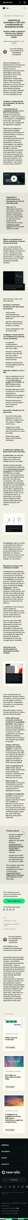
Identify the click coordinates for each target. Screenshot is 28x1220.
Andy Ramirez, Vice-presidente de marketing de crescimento (16, 52)
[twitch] (23, 1187)
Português (15, 1213)
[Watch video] (14, 178)
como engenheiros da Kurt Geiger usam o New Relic (15, 873)
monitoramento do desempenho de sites (10, 110)
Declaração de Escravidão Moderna (10, 1211)
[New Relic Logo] (7, 2)
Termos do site (5, 1205)
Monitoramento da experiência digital (14, 15)
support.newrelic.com (15, 981)
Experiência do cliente (10, 920)
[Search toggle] (20, 2)
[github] (10, 1187)
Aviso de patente (6, 1213)
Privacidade (24, 1203)
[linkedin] (14, 1187)
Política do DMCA (16, 1203)
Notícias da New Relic (10, 929)
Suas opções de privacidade (8, 1208)
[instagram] (18, 1187)
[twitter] (5, 1187)
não (22, 483)
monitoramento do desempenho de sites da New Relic (16, 846)
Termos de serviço (6, 1203)
